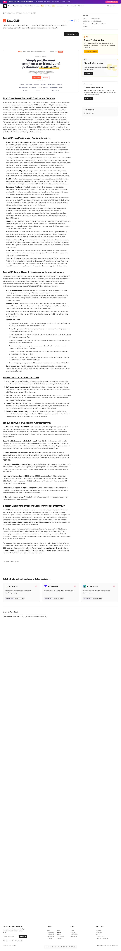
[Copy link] (49, 946)
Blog (68, 6)
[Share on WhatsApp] (72, 946)
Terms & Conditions (102, 938)
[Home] (46, 946)
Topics (59, 934)
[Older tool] (55, 946)
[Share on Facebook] (61, 946)
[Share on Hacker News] (66, 946)
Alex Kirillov (12, 945)
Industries (74, 936)
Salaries (73, 932)
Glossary (50, 938)
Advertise (81, 6)
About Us (73, 6)
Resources (60, 6)
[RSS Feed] (4, 940)
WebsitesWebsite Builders (13, 616)
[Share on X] (58, 946)
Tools (59, 932)
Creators (50, 6)
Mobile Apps (95, 24)
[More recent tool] (52, 946)
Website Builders (22, 13)
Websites (103, 24)
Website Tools (11, 13)
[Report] (77, 20)
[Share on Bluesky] (74, 946)
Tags (58, 930)
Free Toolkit (50, 934)
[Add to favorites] (64, 20)
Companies (74, 934)
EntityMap (60, 938)
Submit (98, 934)
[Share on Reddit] (69, 946)
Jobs (39, 6)
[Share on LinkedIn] (64, 946)
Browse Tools (29, 6)
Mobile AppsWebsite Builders (36, 616)
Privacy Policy (100, 936)
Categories (50, 936)
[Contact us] (7, 940)
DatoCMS (33, 13)
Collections (60, 936)
